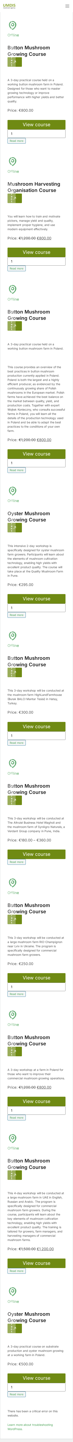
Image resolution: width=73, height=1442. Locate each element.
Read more (17, 140)
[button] (67, 6)
